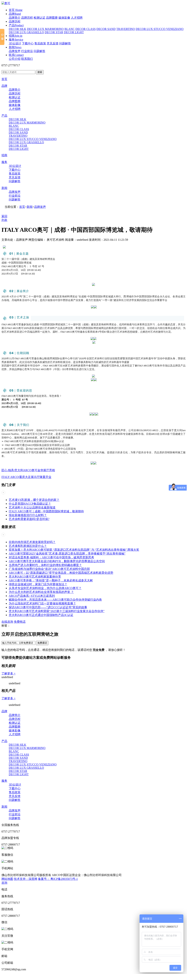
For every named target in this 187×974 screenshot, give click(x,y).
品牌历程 (27, 17)
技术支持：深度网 (25, 878)
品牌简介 (14, 17)
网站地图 (7, 878)
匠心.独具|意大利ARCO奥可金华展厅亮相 (28, 470)
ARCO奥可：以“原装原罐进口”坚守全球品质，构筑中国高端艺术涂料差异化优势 (61, 572)
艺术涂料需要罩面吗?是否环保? (29, 519)
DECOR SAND (106, 29)
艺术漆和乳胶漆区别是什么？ (28, 545)
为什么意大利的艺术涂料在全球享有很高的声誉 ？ (41, 591)
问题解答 (65, 43)
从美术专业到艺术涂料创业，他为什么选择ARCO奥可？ (45, 588)
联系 (16, 54)
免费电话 (20, 621)
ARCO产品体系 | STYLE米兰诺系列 (32, 595)
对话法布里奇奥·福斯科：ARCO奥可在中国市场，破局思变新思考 (51, 557)
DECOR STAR (54, 32)
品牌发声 (14, 51)
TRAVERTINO (125, 29)
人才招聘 (77, 17)
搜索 (39, 72)
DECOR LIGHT (74, 32)
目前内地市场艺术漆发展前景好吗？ (32, 542)
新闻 (15, 47)
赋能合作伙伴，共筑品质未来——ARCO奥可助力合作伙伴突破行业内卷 (55, 599)
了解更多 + (8, 673)
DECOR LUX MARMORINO (45, 29)
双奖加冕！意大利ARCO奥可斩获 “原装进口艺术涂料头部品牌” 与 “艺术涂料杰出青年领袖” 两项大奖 (74, 549)
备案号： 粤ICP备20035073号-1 (58, 878)
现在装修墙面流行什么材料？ (28, 515)
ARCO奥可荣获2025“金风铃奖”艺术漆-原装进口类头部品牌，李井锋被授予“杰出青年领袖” (67, 553)
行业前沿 (27, 51)
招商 (15, 35)
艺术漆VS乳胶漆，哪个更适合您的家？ (34, 499)
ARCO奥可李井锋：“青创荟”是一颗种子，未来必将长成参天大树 (51, 580)
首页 (15, 10)
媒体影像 (64, 17)
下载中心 (28, 43)
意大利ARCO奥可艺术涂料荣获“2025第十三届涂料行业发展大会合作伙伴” (56, 611)
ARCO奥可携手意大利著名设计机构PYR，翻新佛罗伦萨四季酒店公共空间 (57, 561)
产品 (16, 25)
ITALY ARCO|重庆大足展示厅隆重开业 (26, 477)
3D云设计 (15, 43)
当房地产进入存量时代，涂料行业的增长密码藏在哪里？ (45, 565)
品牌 (15, 13)
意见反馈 (52, 43)
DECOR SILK (17, 29)
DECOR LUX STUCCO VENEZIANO (160, 29)
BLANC (69, 29)
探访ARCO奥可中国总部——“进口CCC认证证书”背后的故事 (48, 607)
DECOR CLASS (85, 29)
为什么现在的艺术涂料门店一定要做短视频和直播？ (42, 603)
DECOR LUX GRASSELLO (26, 32)
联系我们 (27, 58)
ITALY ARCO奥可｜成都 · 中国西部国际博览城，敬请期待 (46, 511)
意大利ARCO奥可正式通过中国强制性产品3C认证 (41, 614)
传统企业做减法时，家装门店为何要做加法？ (38, 584)
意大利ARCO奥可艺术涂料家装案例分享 (35, 576)
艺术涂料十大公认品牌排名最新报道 (32, 507)
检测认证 (39, 17)
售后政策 (40, 43)
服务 (16, 39)
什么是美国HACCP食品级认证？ (30, 503)
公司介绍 (14, 58)
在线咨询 (7, 621)
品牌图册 (52, 17)
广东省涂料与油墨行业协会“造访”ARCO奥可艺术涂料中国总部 (49, 568)
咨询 (4, 882)
